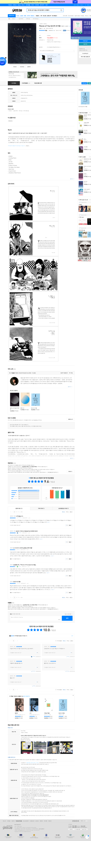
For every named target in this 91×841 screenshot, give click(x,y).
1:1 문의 (37, 762)
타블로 (40, 28)
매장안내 (32, 15)
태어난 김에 (50, 59)
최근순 (63, 511)
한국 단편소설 (35, 18)
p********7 (33, 671)
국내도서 (13, 18)
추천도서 (87, 15)
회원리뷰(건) (52, 30)
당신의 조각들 (34, 408)
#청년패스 (10, 120)
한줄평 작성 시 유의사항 (72, 614)
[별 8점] (17, 613)
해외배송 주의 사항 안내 (85, 48)
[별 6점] (16, 613)
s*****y (80, 215)
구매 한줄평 (59, 640)
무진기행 (85, 130)
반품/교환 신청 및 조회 (30, 762)
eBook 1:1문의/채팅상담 (81, 827)
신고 (29, 517)
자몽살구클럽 (86, 122)
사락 (41, 15)
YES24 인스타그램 (78, 821)
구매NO (80, 204)
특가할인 (82, 15)
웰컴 (9, 18)
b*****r (18, 549)
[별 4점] (14, 613)
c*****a (68, 656)
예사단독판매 (71, 15)
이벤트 (25, 15)
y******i (80, 202)
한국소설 (28, 18)
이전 (13, 512)
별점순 (71, 511)
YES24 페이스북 (75, 821)
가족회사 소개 (84, 821)
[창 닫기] (58, 54)
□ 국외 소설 (81, 217)
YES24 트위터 (76, 821)
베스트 (17, 15)
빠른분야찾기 (12, 15)
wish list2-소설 (82, 230)
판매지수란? (61, 30)
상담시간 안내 (84, 829)
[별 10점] (19, 613)
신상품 (21, 15)
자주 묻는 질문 (78, 829)
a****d (19, 566)
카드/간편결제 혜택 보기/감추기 (60, 47)
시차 (30, 713)
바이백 (28, 15)
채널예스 (37, 15)
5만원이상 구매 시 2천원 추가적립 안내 (60, 41)
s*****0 (18, 583)
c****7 (80, 228)
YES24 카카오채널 (73, 821)
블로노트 (22, 408)
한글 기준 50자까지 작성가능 (17, 617)
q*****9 (33, 686)
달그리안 (85, 181)
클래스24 (49, 15)
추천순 (67, 511)
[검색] (61, 10)
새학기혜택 (65, 15)
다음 (20, 512)
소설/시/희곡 (20, 18)
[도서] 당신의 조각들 (83, 106)
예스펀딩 (44, 15)
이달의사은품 (77, 15)
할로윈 (16, 713)
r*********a (67, 671)
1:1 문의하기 (71, 829)
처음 (11, 512)
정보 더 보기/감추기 (47, 30)
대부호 (85, 173)
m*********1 (19, 517)
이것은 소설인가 (87, 189)
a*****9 (19, 532)
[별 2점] (13, 613)
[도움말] (44, 40)
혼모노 (85, 139)
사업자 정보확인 (41, 828)
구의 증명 (85, 146)
